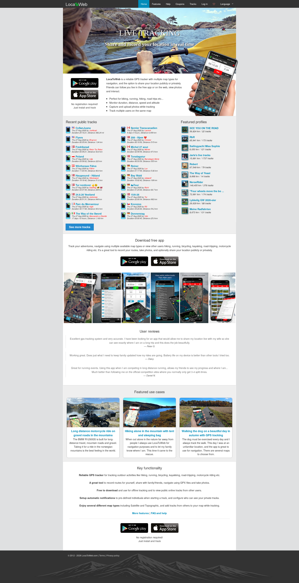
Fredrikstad (82, 147)
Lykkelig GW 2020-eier (203, 200)
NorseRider (196, 182)
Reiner (134, 166)
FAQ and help (159, 513)
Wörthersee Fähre (86, 166)
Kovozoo (136, 204)
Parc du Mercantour (87, 204)
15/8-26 (135, 194)
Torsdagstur (138, 156)
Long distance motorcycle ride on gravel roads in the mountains (93, 433)
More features (140, 513)
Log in (205, 4)
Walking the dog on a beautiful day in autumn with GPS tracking (206, 433)
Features (156, 4)
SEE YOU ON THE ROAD (204, 128)
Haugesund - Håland (88, 175)
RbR (192, 137)
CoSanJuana (83, 128)
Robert (194, 164)
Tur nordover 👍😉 (86, 185)
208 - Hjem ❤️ (139, 137)
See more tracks (79, 227)
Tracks (193, 4)
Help (168, 4)
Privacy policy (112, 555)
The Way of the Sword (89, 213)
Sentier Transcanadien (144, 128)
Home (144, 4)
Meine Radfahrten (200, 209)
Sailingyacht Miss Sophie (205, 146)
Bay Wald (136, 175)
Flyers (79, 137)
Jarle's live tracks (200, 155)
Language (225, 4)
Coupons (180, 4)
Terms (102, 555)
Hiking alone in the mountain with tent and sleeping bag (149, 433)
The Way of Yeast (200, 173)
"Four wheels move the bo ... (207, 191)
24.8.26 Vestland (85, 194)
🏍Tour (135, 185)
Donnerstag (138, 213)
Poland (80, 156)
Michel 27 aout (139, 147)
